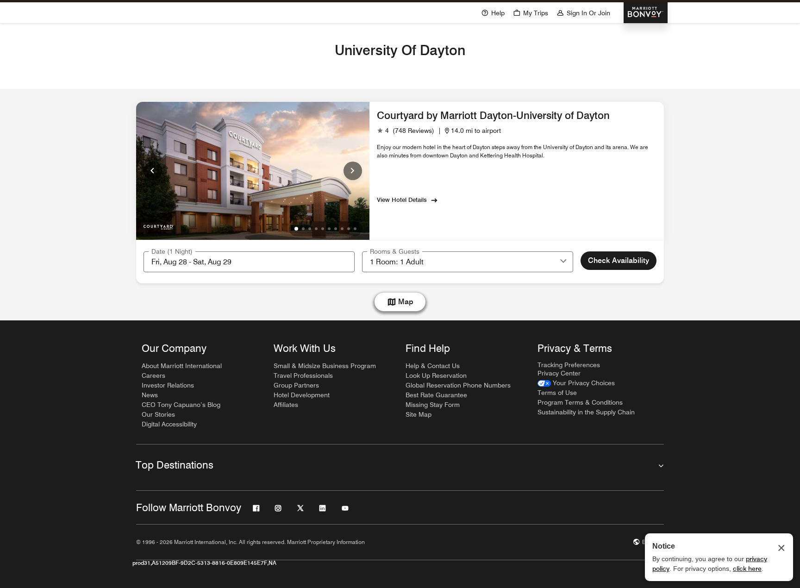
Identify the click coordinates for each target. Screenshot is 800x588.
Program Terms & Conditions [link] (580, 402)
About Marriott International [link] (182, 365)
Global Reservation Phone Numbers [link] (458, 385)
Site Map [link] (418, 414)
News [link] (150, 395)
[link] (405, 131)
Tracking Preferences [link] (569, 365)
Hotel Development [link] (302, 395)
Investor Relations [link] (168, 385)
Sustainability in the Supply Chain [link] (586, 412)
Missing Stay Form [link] (433, 404)
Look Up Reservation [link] (436, 375)
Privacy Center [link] (559, 373)
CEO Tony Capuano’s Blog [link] (181, 404)
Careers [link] (153, 375)
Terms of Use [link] (557, 392)
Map (405, 301)
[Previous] (153, 171)
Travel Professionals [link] (303, 375)
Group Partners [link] (296, 385)
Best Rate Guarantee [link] (436, 395)
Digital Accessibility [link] (169, 424)
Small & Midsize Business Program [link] (325, 365)
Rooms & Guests (394, 251)
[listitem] (252, 171)
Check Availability (618, 260)
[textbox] (249, 261)
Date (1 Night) (172, 251)
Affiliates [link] (286, 404)
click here (747, 568)
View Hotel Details (402, 199)
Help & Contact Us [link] (433, 365)
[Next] (353, 171)
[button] (563, 261)
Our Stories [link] (158, 414)
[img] (159, 225)
